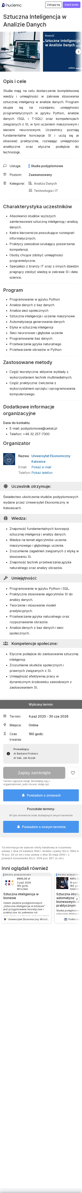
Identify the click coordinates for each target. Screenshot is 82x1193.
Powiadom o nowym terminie (44, 827)
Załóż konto (71, 4)
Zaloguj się (53, 4)
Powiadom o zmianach (44, 795)
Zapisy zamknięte (34, 772)
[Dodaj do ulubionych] (73, 773)
